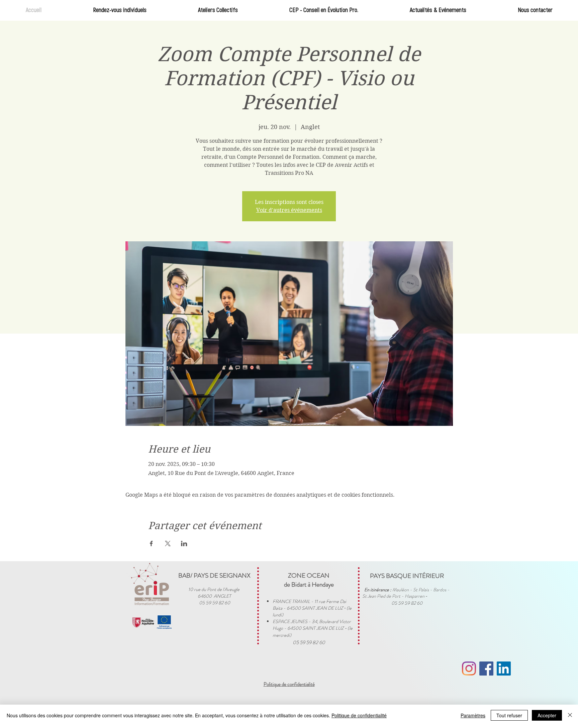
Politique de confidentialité (359, 715)
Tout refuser (509, 715)
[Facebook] (486, 668)
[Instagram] (469, 668)
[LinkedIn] (504, 668)
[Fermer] (570, 715)
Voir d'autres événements (289, 210)
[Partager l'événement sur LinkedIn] (184, 543)
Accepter (547, 715)
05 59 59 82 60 (309, 642)
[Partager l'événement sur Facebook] (151, 543)
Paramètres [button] (473, 715)
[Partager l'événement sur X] (168, 543)
